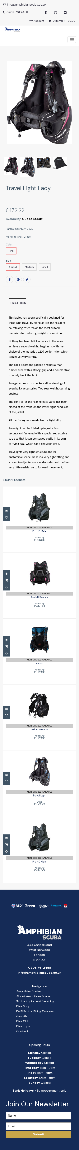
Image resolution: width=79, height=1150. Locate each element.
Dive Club (22, 1021)
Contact (22, 1031)
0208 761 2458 (17, 12)
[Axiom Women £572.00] (39, 717)
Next (74, 125)
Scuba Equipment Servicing (35, 1001)
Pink (11, 250)
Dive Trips (23, 1026)
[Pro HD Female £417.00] (39, 585)
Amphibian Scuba (28, 991)
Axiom (39, 663)
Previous (6, 125)
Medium (29, 266)
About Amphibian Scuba (33, 996)
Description (17, 303)
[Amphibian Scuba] (11, 29)
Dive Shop (23, 1006)
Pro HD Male (39, 531)
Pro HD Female (39, 597)
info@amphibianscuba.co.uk (26, 4)
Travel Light (39, 795)
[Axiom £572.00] (39, 651)
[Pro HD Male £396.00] (39, 519)
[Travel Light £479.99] (39, 783)
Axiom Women (39, 729)
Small (45, 266)
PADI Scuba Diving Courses (35, 1011)
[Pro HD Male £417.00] (39, 849)
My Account (36, 20)
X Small (13, 266)
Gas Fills (21, 1016)
